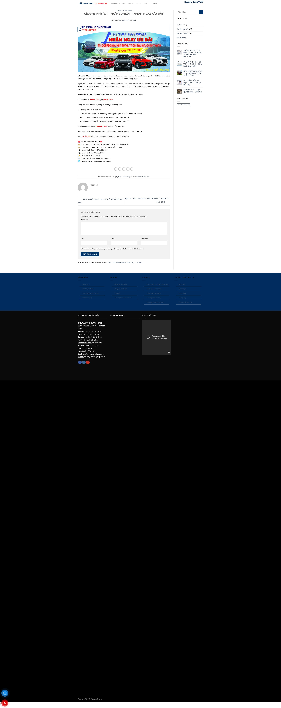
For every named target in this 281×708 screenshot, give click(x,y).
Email (113, 239)
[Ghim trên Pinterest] (128, 169)
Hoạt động (182, 293)
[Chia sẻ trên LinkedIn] (132, 169)
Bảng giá (117, 293)
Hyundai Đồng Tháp (183, 105)
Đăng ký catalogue (120, 289)
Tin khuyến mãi (182, 29)
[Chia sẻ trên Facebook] (116, 169)
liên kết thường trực (143, 176)
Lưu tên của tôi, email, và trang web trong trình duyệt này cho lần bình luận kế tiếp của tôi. (114, 249)
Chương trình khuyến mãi (123, 298)
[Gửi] (201, 12)
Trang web (144, 239)
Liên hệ (154, 3)
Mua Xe (130, 3)
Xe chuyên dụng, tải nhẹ (90, 293)
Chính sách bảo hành (154, 293)
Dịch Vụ (138, 3)
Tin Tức (147, 3)
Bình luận (84, 220)
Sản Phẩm (122, 3)
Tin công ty (182, 289)
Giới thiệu (114, 3)
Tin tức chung (127, 10)
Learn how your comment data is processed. (125, 262)
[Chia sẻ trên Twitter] (120, 169)
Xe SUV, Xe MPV (87, 289)
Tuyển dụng (181, 38)
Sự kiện (118, 10)
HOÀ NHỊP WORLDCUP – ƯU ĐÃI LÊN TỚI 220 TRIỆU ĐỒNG (193, 73)
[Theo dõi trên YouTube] (88, 362)
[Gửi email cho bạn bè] (124, 169)
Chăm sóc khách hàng (154, 289)
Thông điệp (182, 298)
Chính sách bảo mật (185, 302)
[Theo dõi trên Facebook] (80, 362)
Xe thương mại (87, 298)
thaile (134, 20)
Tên (82, 239)
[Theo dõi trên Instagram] (84, 362)
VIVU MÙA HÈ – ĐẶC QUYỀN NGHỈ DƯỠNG (192, 91)
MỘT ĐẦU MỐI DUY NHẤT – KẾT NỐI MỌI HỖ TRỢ (192, 83)
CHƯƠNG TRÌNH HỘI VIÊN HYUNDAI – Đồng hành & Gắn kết (192, 64)
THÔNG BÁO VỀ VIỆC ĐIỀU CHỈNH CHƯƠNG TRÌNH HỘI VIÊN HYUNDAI (192, 54)
